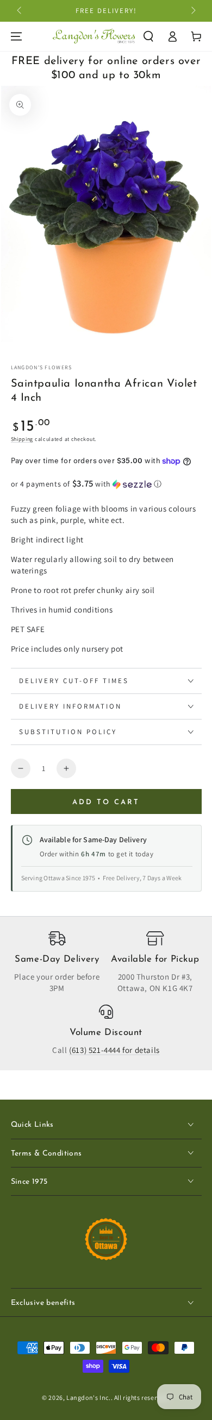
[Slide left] (20, 11)
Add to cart (106, 802)
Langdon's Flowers (41, 367)
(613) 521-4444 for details (114, 1050)
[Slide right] (192, 11)
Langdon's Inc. (88, 1397)
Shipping (22, 439)
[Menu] (16, 36)
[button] (148, 36)
